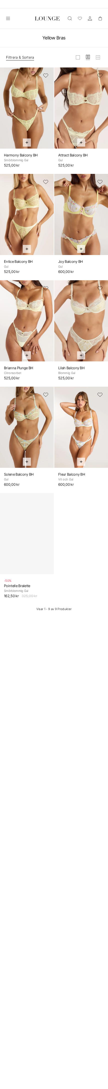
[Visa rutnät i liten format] (98, 57)
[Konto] (90, 18)
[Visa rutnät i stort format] (78, 57)
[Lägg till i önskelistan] (46, 76)
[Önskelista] (80, 18)
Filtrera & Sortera (20, 57)
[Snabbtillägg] (27, 142)
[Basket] (100, 18)
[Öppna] (8, 18)
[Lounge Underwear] (47, 18)
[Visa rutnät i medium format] (88, 57)
